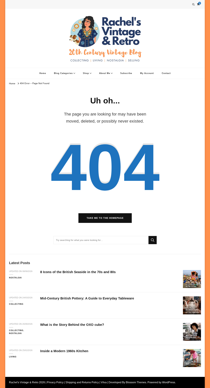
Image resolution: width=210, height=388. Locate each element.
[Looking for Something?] (100, 240)
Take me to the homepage (105, 218)
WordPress (168, 382)
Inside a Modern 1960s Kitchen (64, 351)
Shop (86, 73)
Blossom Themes (136, 382)
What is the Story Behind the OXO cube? (72, 324)
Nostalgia (15, 278)
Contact (166, 73)
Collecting (16, 304)
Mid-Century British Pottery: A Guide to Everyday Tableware (87, 298)
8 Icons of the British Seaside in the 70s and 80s (78, 272)
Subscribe (126, 73)
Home (42, 73)
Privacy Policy (55, 382)
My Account (147, 73)
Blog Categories (63, 73)
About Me (104, 73)
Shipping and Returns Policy (82, 382)
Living (12, 357)
